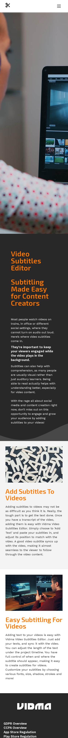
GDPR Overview (15, 723)
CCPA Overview (15, 728)
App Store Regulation (20, 732)
